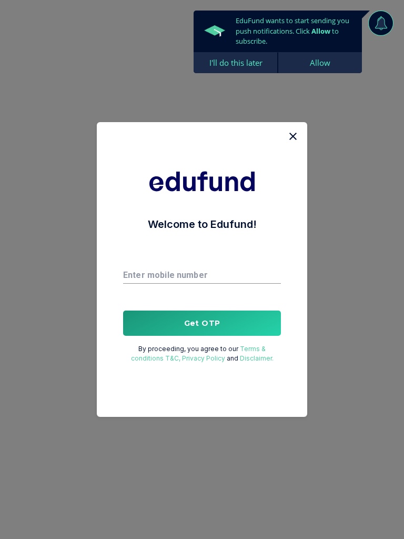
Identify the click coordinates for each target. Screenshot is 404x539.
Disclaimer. (257, 358)
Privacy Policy (203, 358)
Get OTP (202, 323)
